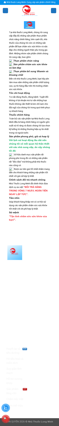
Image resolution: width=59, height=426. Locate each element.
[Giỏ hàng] (53, 10)
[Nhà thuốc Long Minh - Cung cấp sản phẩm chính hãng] (29, 10)
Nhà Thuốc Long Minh (40, 421)
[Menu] (5, 10)
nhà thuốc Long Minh (23, 32)
